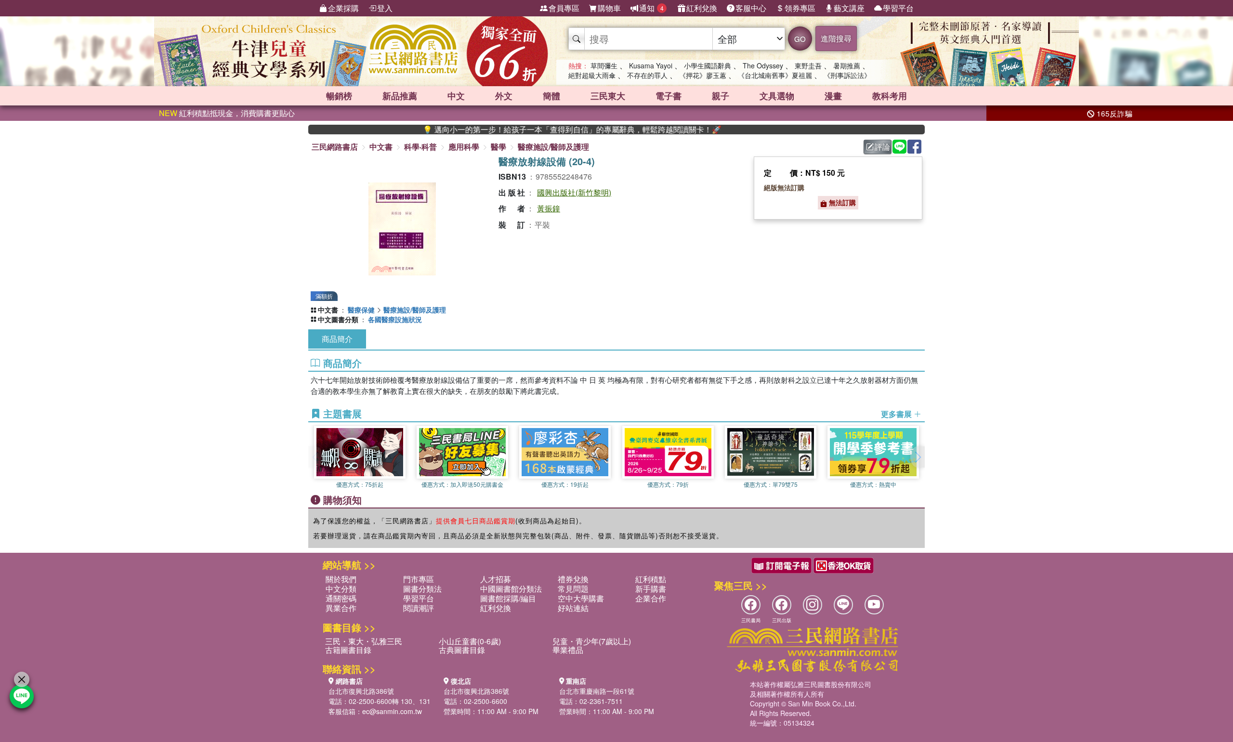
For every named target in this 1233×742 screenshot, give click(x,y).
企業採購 (343, 7)
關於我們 (341, 579)
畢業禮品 (567, 649)
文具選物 (777, 96)
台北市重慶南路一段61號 (596, 691)
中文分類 (341, 588)
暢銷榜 (339, 96)
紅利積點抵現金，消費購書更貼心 (227, 112)
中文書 (381, 146)
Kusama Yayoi (650, 65)
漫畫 (833, 96)
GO (800, 39)
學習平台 (898, 7)
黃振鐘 (548, 208)
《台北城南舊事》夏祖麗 (775, 75)
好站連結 (573, 607)
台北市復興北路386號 (361, 691)
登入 (385, 7)
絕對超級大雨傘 (592, 75)
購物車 (609, 7)
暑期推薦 (846, 65)
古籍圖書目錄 (348, 649)
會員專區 (564, 7)
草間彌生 (603, 65)
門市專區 (418, 579)
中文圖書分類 (338, 319)
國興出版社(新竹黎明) (574, 192)
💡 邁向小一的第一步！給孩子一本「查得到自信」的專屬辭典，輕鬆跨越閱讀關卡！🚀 (543, 129)
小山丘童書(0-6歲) (470, 641)
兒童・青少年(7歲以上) (591, 641)
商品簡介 (337, 338)
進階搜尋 (836, 38)
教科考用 (889, 96)
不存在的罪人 (647, 75)
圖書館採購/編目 (508, 598)
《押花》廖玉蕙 (702, 75)
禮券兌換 (573, 579)
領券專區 (800, 7)
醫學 (498, 146)
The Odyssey (763, 65)
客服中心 (750, 7)
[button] (917, 457)
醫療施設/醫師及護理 (553, 146)
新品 (399, 96)
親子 (720, 96)
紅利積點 (650, 579)
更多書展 (897, 414)
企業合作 (650, 598)
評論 (882, 146)
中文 (456, 96)
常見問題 (573, 588)
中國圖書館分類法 (511, 588)
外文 (503, 96)
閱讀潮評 (418, 607)
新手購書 (650, 588)
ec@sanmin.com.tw (392, 711)
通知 (651, 7)
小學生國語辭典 (707, 65)
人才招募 (495, 579)
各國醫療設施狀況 (395, 319)
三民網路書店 (335, 146)
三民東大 (607, 96)
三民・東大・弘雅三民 (363, 641)
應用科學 (463, 146)
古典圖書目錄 (462, 649)
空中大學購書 (581, 598)
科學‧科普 (420, 146)
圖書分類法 (422, 588)
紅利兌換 (701, 7)
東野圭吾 (808, 65)
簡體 (551, 96)
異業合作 (341, 607)
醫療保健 (361, 309)
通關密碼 (341, 598)
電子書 (669, 96)
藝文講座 (849, 7)
